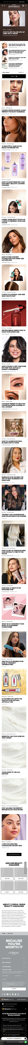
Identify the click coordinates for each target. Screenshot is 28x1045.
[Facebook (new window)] (2, 994)
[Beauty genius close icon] (26, 1009)
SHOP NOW (22, 1)
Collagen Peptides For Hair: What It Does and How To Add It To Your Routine (17, 52)
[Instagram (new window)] (5, 994)
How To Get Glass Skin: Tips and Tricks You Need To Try (17, 45)
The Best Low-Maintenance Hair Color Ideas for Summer (14, 515)
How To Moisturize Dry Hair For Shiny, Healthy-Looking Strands (13, 183)
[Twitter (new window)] (10, 994)
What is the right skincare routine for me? (13, 1030)
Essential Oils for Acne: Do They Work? (13, 737)
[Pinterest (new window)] (12, 994)
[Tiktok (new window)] (18, 994)
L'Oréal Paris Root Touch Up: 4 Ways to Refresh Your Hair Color (13, 221)
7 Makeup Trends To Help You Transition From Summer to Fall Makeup (13, 405)
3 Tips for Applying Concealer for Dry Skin (12, 844)
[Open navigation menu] (25, 6)
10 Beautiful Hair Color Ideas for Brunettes (12, 146)
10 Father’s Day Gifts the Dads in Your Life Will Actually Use (12, 700)
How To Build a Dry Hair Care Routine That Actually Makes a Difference (14, 367)
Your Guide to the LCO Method (11, 773)
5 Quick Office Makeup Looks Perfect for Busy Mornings (14, 111)
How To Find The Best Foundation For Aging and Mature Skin (13, 258)
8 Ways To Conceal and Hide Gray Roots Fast (17, 58)
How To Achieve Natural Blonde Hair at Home (12, 442)
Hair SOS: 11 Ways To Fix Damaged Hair (11, 588)
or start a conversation (14, 1038)
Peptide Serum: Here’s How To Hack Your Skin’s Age (13, 331)
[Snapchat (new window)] (15, 994)
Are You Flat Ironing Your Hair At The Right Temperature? (12, 662)
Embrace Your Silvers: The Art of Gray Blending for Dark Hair (12, 478)
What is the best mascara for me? (12, 1025)
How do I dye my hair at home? (11, 1034)
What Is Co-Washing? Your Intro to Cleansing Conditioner (13, 625)
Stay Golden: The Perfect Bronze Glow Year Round (12, 808)
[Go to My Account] (2, 5)
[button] (25, 868)
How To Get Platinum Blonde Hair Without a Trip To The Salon (13, 552)
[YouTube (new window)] (7, 994)
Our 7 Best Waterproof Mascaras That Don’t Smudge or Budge (16, 65)
